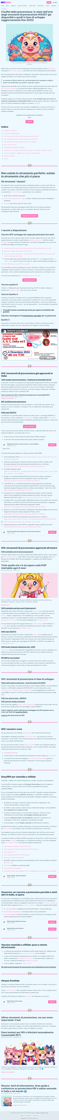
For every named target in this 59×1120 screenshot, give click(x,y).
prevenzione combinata (9, 88)
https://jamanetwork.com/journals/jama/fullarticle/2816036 (24, 514)
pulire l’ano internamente (26, 704)
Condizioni (37, 1112)
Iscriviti (49, 2)
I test (5, 159)
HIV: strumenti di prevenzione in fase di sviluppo (20, 142)
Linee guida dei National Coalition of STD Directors (21, 849)
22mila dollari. (37, 623)
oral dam (7, 203)
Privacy (33, 1112)
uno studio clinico (31, 736)
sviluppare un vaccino (25, 958)
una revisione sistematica (12, 868)
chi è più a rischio (49, 903)
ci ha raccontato (10, 990)
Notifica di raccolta (44, 1112)
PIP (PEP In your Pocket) (10, 658)
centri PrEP (7, 828)
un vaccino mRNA (10, 909)
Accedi (55, 2)
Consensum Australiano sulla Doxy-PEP (17, 846)
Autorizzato (5, 650)
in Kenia (13, 840)
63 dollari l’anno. (25, 628)
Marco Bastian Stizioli (6, 396)
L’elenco (4, 715)
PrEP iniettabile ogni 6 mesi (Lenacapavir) (17, 552)
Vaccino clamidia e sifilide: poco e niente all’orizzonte (22, 153)
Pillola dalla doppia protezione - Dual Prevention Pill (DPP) (23, 683)
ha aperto (28, 996)
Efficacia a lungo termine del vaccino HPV (18, 251)
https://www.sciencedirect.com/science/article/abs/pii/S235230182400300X (30, 519)
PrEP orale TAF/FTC (8, 632)
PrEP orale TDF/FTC (8, 413)
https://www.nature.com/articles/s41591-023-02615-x (22, 481)
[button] (2, 5)
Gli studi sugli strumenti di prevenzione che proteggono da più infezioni (28, 967)
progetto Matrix (22, 712)
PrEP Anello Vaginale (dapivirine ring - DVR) (18, 647)
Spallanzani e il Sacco (8, 620)
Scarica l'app (36, 1115)
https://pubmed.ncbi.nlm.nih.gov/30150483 (35, 497)
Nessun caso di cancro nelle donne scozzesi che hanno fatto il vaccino (27, 248)
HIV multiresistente (10, 557)
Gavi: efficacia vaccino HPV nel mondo (17, 264)
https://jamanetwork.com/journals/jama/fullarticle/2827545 (24, 466)
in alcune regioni (17, 192)
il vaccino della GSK (11, 914)
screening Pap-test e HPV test (30, 275)
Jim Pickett (51, 68)
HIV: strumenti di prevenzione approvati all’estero (20, 139)
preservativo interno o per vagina (15, 198)
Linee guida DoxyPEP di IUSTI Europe (16, 855)
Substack (23, 1118)
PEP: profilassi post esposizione (13, 402)
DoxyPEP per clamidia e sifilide (14, 147)
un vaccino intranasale (12, 912)
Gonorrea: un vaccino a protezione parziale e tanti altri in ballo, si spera (28, 150)
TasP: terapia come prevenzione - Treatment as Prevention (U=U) (26, 380)
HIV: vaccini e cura (10, 145)
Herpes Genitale (9, 156)
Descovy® (36, 634)
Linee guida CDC (9, 852)
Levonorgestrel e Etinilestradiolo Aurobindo (16, 690)
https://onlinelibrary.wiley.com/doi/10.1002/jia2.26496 (22, 527)
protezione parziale (32, 316)
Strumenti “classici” (10, 130)
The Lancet (8, 862)
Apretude (36, 611)
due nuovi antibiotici (29, 905)
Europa (3, 615)
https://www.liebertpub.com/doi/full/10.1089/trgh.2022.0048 (24, 507)
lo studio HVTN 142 (10, 753)
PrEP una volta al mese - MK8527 (13, 698)
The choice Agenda (16, 71)
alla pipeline (27, 733)
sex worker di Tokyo (12, 842)
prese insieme (27, 418)
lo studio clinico (15, 290)
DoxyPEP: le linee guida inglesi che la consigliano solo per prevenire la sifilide (30, 871)
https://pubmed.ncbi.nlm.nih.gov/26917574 (18, 490)
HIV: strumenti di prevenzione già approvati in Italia (21, 136)
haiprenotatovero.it (36, 240)
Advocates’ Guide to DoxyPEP (14, 857)
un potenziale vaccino (27, 953)
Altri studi (7, 865)
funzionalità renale (7, 643)
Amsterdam (52, 755)
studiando (4, 242)
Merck (39, 259)
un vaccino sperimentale (37, 758)
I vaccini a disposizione (12, 133)
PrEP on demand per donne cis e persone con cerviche (22, 522)
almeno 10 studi (29, 745)
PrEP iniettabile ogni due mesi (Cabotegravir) (18, 608)
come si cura (27, 963)
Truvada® (52, 418)
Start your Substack (26, 1115)
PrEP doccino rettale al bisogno (13, 701)
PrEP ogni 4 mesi (42, 620)
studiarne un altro (31, 960)
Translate (4, 8)
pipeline (36, 103)
